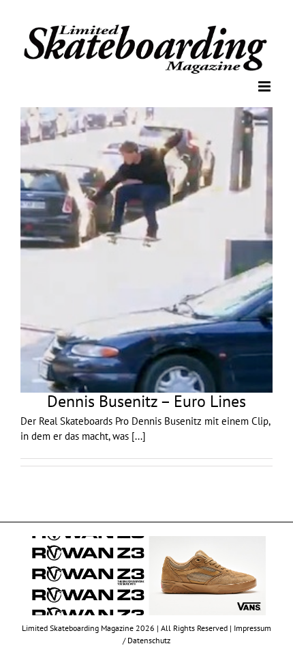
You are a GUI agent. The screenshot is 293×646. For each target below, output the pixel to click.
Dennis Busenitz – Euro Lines (146, 400)
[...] (139, 435)
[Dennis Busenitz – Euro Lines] (146, 249)
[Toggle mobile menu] (265, 86)
